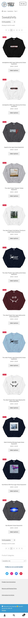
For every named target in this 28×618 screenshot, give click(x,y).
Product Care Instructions (9, 582)
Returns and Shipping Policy (9, 588)
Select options (14, 70)
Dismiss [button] (4, 610)
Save (5, 37)
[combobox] (14, 561)
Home (5, 11)
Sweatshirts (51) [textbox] (13, 561)
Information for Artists (8, 595)
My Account (4, 615)
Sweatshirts (10, 11)
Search (14, 615)
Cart (22, 614)
